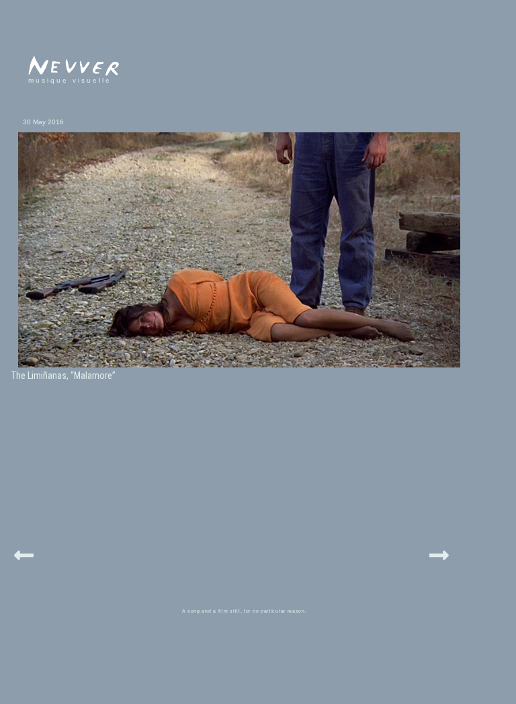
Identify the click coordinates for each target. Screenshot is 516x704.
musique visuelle (70, 80)
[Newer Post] (24, 553)
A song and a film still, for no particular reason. (244, 611)
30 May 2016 (43, 122)
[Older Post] (439, 553)
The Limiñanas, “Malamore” (63, 375)
